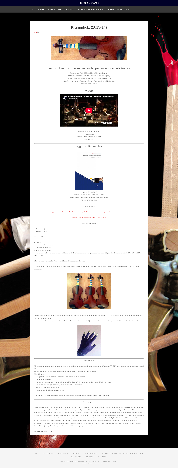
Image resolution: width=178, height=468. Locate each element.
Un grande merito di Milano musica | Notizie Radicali (89, 217)
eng (35, 32)
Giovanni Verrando (89, 2)
